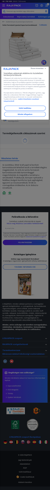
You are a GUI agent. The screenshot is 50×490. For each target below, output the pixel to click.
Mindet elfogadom (25, 114)
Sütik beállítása (25, 108)
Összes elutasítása (37, 68)
